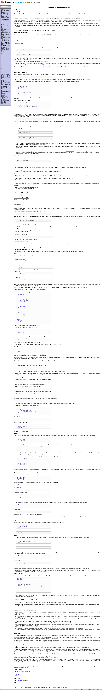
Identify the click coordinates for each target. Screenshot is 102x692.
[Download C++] (25, 2)
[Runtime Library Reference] (34, 2)
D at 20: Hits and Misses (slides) (5, 11)
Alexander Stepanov (23, 124)
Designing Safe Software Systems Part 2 (5, 61)
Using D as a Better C (4, 12)
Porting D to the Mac (4, 78)
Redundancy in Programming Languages (5, 100)
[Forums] (23, 2)
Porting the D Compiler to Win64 (5, 28)
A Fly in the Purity (4, 47)
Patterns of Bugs (4, 50)
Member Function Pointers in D (5, 44)
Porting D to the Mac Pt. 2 (5, 77)
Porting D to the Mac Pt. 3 (5, 76)
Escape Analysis (4, 86)
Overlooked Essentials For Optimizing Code (5, 53)
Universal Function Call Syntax (5, 35)
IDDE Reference (84, 689)
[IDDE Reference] (37, 2)
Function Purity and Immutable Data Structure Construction (5, 17)
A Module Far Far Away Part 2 (5, 68)
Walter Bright (19, 11)
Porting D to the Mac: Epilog (5, 75)
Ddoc (27, 690)
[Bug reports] (30, 2)
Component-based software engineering (21, 667)
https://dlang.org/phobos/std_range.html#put (66, 403)
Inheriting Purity (3, 36)
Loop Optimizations (4, 51)
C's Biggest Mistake (4, 13)
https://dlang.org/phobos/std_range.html (39, 393)
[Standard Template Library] (39, 2)
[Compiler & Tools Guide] (32, 2)
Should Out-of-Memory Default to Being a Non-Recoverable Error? (5, 80)
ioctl (88, 66)
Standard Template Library (64, 124)
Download (96, 689)
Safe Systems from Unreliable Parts (4, 63)
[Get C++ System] (28, 2)
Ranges (17, 674)
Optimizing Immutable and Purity (5, 83)
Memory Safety (3, 102)
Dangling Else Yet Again (5, 42)
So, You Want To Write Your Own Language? (5, 22)
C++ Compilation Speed (5, 54)
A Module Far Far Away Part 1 (5, 66)
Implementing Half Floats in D (5, 26)
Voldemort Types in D (4, 31)
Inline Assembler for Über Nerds (5, 46)
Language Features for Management (4, 93)
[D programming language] (41, 2)
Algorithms (18, 675)
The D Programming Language (22, 671)
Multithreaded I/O (4, 73)
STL (89, 689)
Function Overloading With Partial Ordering (5, 85)
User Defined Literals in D (5, 48)
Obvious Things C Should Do (5, 15)
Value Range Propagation (5, 49)
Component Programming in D (5, 33)
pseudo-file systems (44, 64)
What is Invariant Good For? (5, 91)
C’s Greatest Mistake (70, 151)
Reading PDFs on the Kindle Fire (5, 38)
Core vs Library (3, 101)
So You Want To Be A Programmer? (4, 95)
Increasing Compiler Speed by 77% (5, 24)
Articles (2, 7)
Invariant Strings (3, 103)
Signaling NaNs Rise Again (5, 74)
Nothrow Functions (4, 87)
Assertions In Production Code (5, 90)
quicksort (34, 568)
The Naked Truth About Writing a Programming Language (5, 20)
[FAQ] (21, 2)
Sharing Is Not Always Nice (5, 69)
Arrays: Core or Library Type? (4, 98)
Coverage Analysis (4, 96)
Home (73, 689)
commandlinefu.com (44, 61)
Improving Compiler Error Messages (5, 58)
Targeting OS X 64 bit (4, 39)
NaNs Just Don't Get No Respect (5, 30)
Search (91, 689)
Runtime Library (78, 689)
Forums (99, 689)
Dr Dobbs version (19, 680)
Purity (2, 88)
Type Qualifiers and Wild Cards (5, 41)
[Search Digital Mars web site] (18, 2)
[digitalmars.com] (16, 2)
